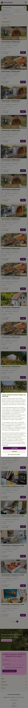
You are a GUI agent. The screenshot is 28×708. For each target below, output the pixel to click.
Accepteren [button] (14, 448)
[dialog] (14, 425)
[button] (14, 454)
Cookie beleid (5, 445)
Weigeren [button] (14, 451)
